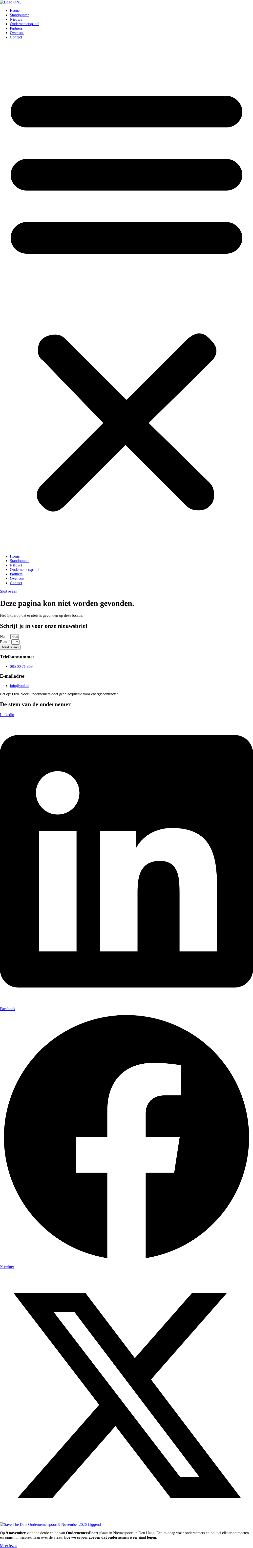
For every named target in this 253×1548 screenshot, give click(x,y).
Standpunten (19, 15)
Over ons (17, 33)
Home (15, 10)
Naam (5, 636)
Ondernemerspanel (24, 24)
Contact (16, 37)
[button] (126, 296)
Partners (16, 28)
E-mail (5, 642)
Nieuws (16, 19)
